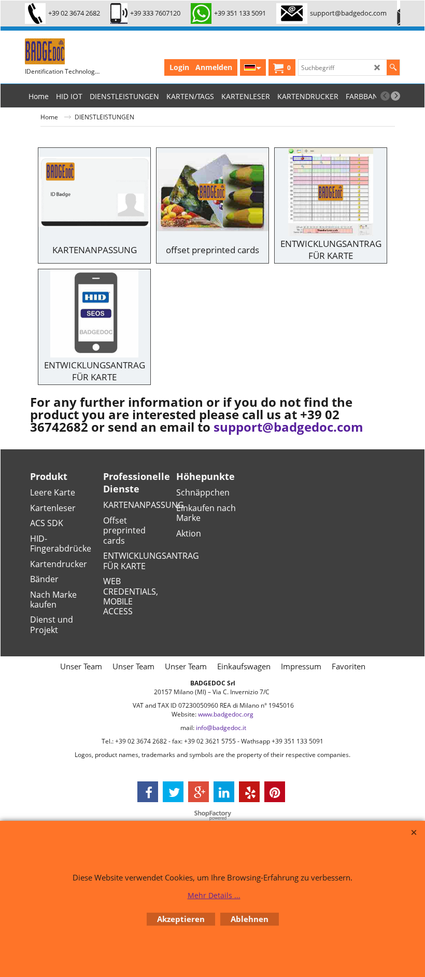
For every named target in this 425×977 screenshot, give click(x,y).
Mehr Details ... (214, 895)
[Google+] (198, 791)
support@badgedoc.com (288, 427)
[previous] (385, 96)
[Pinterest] (274, 791)
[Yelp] (249, 791)
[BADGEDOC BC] (118, 51)
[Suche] (393, 67)
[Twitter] (173, 791)
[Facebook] (147, 791)
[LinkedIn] (224, 791)
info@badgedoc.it (221, 727)
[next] (395, 96)
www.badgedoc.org (225, 714)
